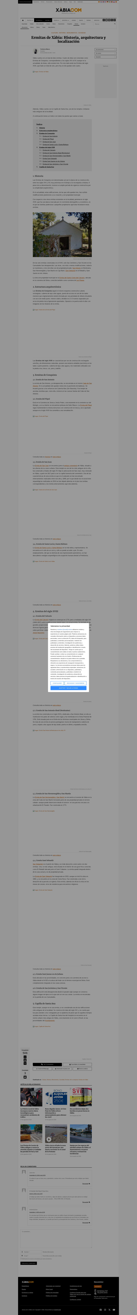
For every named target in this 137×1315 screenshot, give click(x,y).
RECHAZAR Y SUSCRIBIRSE (75, 683)
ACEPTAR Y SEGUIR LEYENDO (68, 688)
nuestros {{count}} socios (64, 629)
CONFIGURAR (57, 683)
